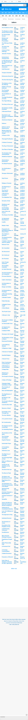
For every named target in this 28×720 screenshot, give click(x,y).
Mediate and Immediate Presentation (5, 39)
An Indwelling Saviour (7, 429)
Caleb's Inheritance (6, 279)
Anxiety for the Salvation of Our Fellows (6, 466)
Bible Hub (14, 568)
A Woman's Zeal (6, 315)
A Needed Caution (6, 297)
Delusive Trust (5, 244)
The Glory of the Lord (7, 104)
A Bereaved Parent (6, 111)
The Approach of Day (7, 514)
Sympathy (4, 499)
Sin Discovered (5, 251)
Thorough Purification (7, 138)
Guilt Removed (5, 69)
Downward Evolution (7, 341)
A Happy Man (5, 369)
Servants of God (6, 200)
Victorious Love (6, 450)
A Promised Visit (6, 546)
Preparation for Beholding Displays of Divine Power (7, 230)
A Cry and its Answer (7, 418)
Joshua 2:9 (23, 225)
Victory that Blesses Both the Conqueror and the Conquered (7, 504)
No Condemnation (6, 422)
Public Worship (6, 301)
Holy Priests (5, 178)
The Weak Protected (7, 163)
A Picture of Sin (6, 135)
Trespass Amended (6, 72)
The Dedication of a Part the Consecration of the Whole (7, 485)
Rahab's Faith (5, 225)
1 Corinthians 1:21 (23, 562)
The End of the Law (7, 469)
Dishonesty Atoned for (7, 76)
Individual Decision (6, 518)
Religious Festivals (6, 183)
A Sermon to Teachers (7, 351)
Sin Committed (5, 248)
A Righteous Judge (6, 348)
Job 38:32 (22, 311)
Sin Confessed (5, 255)
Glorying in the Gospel (7, 334)
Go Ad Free (3, 716)
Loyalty (4, 222)
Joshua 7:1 (23, 248)
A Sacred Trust (5, 358)
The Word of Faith (6, 473)
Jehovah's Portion (6, 53)
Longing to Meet (6, 330)
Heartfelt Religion (6, 355)
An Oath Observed (6, 269)
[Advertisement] (14, 600)
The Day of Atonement (7, 146)
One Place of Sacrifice (7, 149)
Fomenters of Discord (7, 557)
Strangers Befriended (7, 173)
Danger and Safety (6, 286)
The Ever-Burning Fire (7, 79)
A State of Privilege (6, 380)
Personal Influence (6, 276)
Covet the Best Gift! (7, 404)
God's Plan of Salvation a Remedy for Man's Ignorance (7, 562)
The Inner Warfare (6, 415)
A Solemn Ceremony (7, 142)
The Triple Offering (6, 100)
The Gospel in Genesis (7, 376)
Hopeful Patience (6, 440)
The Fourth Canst (6, 311)
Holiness (4, 123)
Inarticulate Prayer (6, 443)
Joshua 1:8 (23, 215)
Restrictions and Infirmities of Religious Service (7, 116)
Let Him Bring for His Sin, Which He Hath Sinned (7, 62)
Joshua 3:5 (23, 229)
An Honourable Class (7, 323)
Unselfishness (5, 532)
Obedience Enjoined (7, 156)
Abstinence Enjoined (7, 119)
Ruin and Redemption (7, 390)
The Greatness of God (7, 27)
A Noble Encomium (6, 553)
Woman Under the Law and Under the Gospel (6, 132)
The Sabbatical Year (7, 197)
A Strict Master (5, 308)
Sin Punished (5, 258)
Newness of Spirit (6, 408)
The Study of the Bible (7, 215)
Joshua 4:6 (23, 234)
